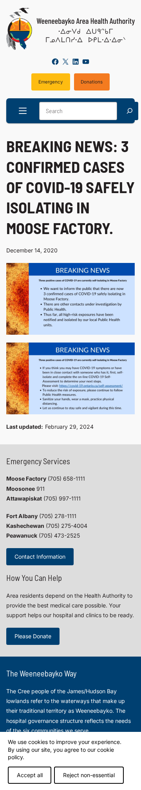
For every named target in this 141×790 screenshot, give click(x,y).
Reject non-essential (89, 775)
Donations (92, 82)
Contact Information (39, 556)
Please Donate (32, 636)
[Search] (129, 111)
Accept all (30, 775)
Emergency (50, 82)
